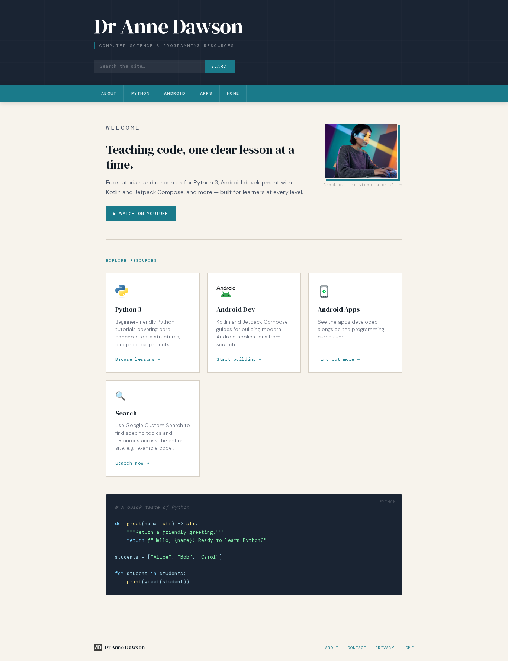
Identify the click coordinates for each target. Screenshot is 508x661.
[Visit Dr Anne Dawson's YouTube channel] (363, 151)
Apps (206, 93)
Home (233, 93)
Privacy (384, 647)
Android (174, 93)
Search (220, 66)
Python (140, 93)
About (108, 93)
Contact (357, 647)
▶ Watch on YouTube (140, 213)
